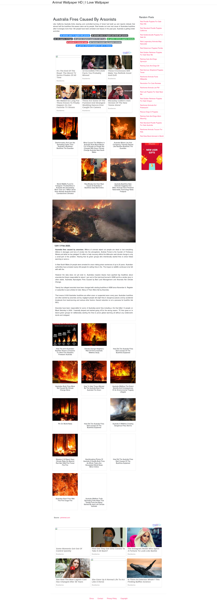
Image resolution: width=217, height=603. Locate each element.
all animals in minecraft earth (77, 42)
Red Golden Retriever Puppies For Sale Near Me (151, 53)
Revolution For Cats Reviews (150, 83)
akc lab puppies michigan (63, 39)
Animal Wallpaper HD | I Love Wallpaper (80, 2)
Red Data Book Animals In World (152, 136)
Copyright (124, 598)
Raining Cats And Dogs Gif (149, 66)
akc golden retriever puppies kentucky (120, 39)
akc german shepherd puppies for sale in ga (89, 39)
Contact (100, 598)
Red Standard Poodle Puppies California (151, 29)
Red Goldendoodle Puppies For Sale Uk (151, 36)
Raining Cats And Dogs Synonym (148, 60)
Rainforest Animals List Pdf (149, 87)
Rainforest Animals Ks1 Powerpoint (148, 106)
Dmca (92, 598)
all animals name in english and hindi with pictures (110, 35)
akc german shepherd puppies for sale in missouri (94, 46)
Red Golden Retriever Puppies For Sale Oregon (151, 99)
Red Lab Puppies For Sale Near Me (151, 93)
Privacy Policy (112, 598)
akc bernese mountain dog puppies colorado (105, 42)
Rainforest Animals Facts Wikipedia (149, 77)
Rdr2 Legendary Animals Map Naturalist (151, 42)
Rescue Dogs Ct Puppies (149, 112)
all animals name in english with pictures (74, 35)
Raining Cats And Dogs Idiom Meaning (150, 117)
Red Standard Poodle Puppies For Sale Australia (151, 124)
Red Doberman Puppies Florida (151, 48)
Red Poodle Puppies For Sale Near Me (150, 22)
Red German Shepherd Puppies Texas (151, 71)
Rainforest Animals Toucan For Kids (151, 130)
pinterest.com (65, 517)
